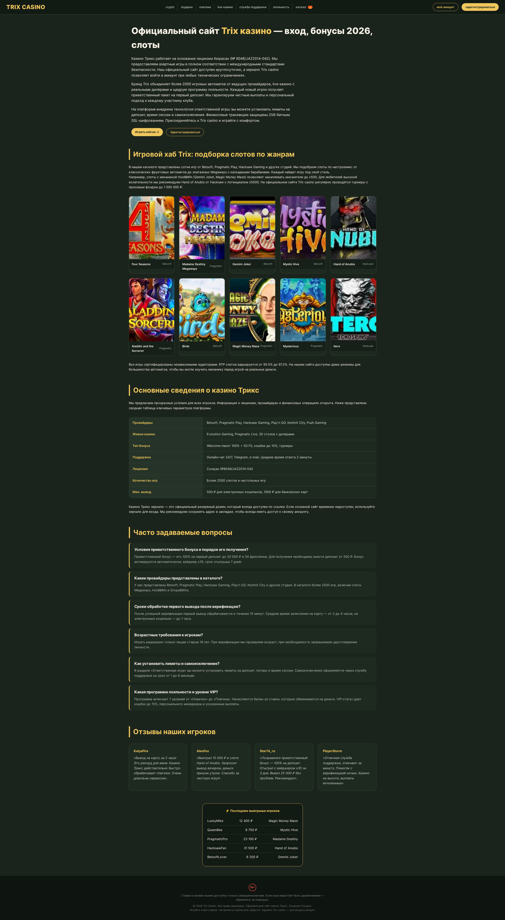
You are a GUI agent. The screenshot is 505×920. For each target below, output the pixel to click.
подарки (187, 7)
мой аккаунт (445, 7)
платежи (205, 7)
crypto (170, 7)
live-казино (225, 7)
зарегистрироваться (480, 7)
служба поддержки (253, 7)
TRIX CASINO (25, 7)
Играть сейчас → (147, 132)
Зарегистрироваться (185, 132)
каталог (304, 7)
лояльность (281, 7)
